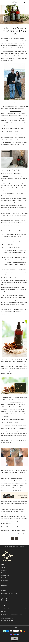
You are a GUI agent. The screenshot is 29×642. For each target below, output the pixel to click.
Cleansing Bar (24, 359)
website (6, 516)
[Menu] (2, 3)
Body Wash (4, 361)
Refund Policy (4, 578)
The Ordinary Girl (12, 53)
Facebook (12, 530)
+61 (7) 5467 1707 (5, 596)
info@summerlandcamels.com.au (9, 593)
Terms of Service (5, 583)
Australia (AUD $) (14, 627)
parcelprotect (21, 546)
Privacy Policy (4, 580)
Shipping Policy (5, 575)
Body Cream (12, 361)
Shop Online (4, 570)
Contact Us (4, 585)
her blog (23, 530)
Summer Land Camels (15, 111)
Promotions (4, 572)
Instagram (5, 176)
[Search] (27, 2)
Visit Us (3, 567)
